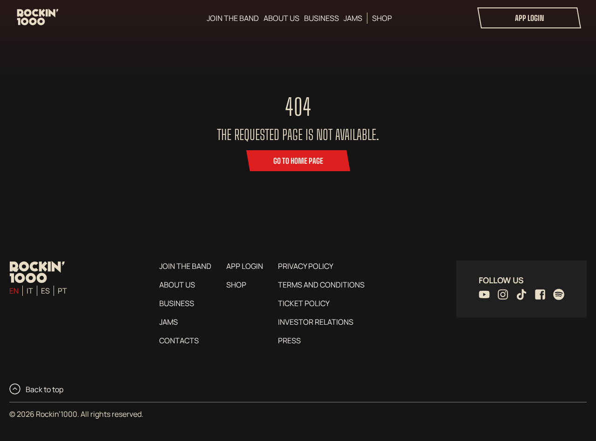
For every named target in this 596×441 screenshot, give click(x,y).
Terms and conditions (321, 285)
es (45, 291)
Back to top (43, 389)
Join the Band (233, 18)
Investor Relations (315, 322)
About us (281, 18)
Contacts (179, 340)
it (30, 291)
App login (529, 17)
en (14, 291)
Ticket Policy (304, 303)
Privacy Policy (305, 266)
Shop (382, 18)
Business (321, 18)
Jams (353, 18)
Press (289, 340)
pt (62, 291)
